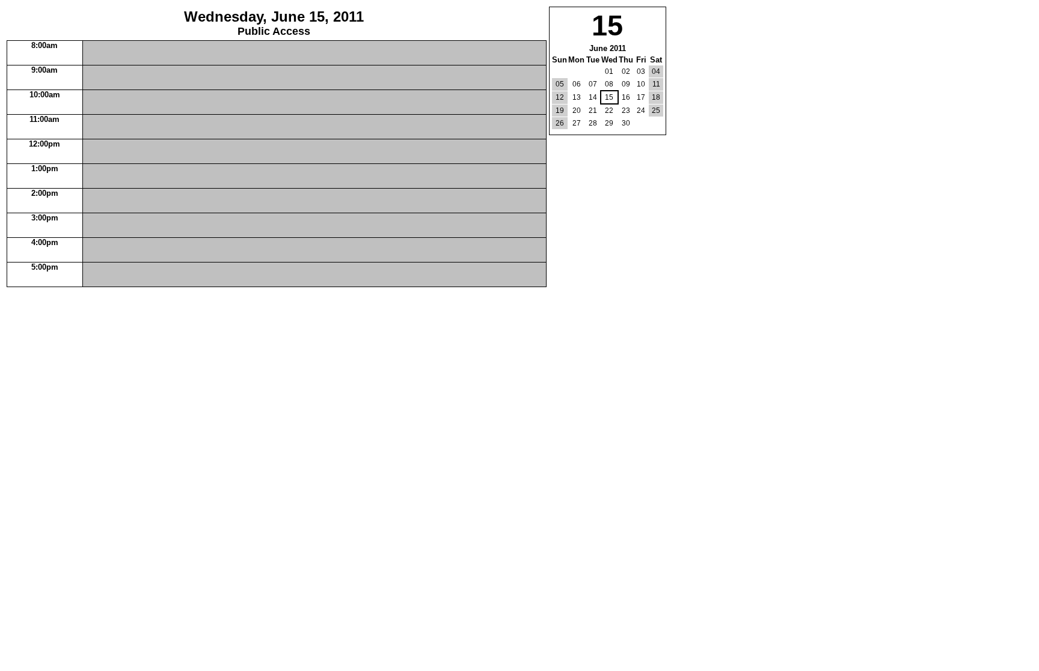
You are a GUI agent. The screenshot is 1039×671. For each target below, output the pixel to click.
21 (593, 110)
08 (609, 84)
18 (656, 97)
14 (593, 97)
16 (626, 97)
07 (593, 84)
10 (641, 84)
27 (576, 123)
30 (626, 123)
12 (560, 97)
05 (560, 84)
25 (656, 110)
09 (626, 84)
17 (641, 97)
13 (576, 97)
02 (626, 71)
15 (609, 97)
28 (593, 123)
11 (656, 84)
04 (656, 71)
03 (641, 71)
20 (576, 110)
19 (560, 110)
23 (626, 110)
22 (609, 110)
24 (641, 110)
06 (576, 84)
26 (560, 123)
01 (609, 71)
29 (609, 123)
